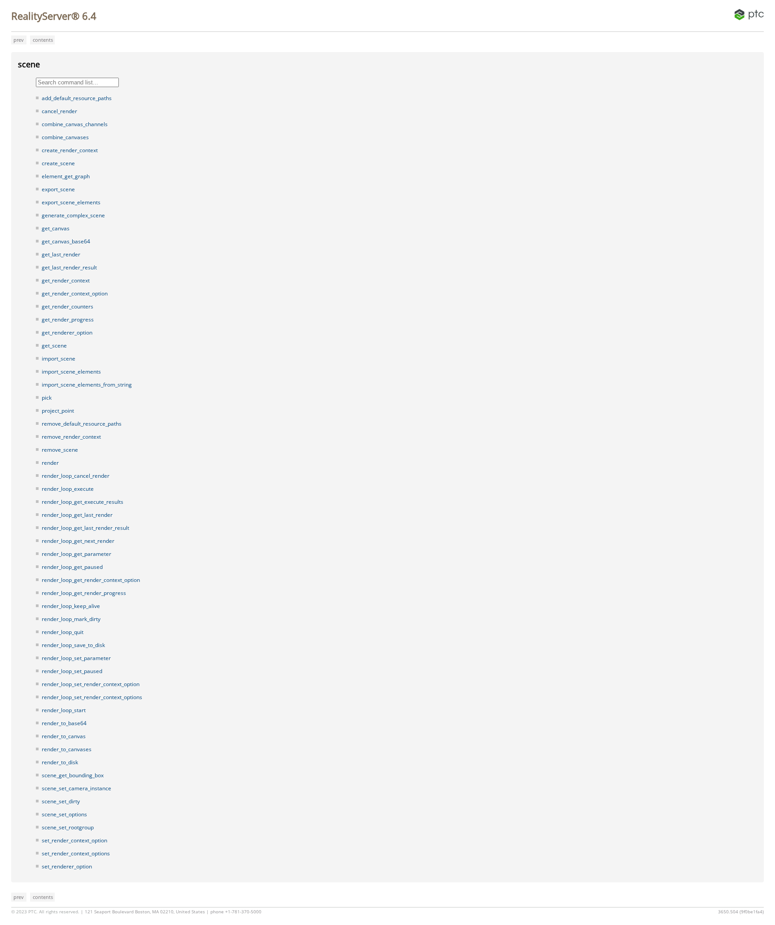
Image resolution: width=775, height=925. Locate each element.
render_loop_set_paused (72, 671)
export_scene (58, 189)
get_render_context (66, 280)
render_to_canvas (64, 736)
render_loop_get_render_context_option (91, 580)
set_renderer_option (67, 866)
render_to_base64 (64, 723)
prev (18, 39)
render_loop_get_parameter (76, 554)
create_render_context (70, 150)
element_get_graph (66, 176)
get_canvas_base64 (66, 241)
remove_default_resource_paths (82, 423)
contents (43, 39)
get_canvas (56, 228)
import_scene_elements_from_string (87, 384)
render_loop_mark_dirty (71, 619)
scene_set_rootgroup (68, 827)
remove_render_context (71, 436)
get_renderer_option (67, 332)
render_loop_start (64, 710)
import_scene (58, 358)
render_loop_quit (62, 632)
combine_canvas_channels (75, 124)
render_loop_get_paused (72, 567)
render (50, 463)
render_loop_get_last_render (77, 515)
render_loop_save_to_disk (73, 645)
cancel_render (59, 111)
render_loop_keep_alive (71, 606)
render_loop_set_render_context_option (90, 684)
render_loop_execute (68, 489)
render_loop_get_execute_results (82, 502)
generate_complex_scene (73, 215)
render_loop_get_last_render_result (85, 528)
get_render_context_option (75, 293)
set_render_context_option (74, 840)
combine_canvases (65, 137)
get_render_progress (68, 319)
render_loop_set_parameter (76, 658)
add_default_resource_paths (77, 98)
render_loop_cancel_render (75, 476)
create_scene (58, 163)
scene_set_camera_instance (76, 788)
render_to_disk (60, 762)
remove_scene (60, 450)
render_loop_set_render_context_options (92, 697)
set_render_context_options (76, 853)
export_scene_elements (71, 202)
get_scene (54, 345)
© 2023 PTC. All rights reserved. (45, 912)
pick (47, 397)
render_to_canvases (66, 749)
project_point (58, 410)
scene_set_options (64, 814)
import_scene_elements (71, 371)
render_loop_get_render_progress (84, 593)
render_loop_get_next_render (78, 541)
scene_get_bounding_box (73, 775)
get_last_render (61, 254)
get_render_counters (67, 306)
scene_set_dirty (61, 801)
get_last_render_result (69, 267)
